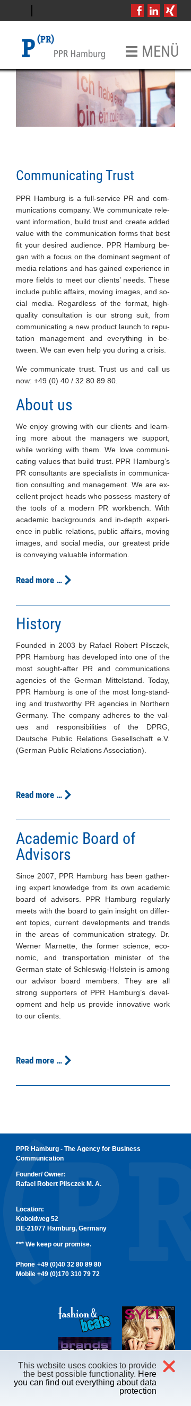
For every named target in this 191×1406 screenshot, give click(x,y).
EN (46, 10)
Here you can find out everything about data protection (85, 1382)
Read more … (39, 580)
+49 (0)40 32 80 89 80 (69, 1264)
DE (19, 10)
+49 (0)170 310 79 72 (68, 1274)
